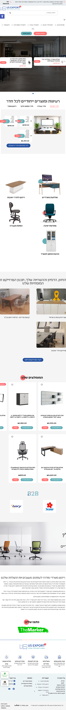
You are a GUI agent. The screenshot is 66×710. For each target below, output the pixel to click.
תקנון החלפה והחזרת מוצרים (56, 693)
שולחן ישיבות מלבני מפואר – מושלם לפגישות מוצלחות (27, 134)
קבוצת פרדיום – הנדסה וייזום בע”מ (17, 317)
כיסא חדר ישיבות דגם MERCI (27, 119)
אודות (62, 681)
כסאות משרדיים (27, 681)
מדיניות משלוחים (60, 689)
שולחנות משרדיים (50, 197)
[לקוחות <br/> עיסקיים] (5, 682)
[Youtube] (9, 689)
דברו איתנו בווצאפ (5, 675)
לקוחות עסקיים (60, 687)
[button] (2, 16)
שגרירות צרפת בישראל (57, 317)
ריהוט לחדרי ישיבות (48, 25)
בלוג (33, 29)
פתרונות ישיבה (60, 25)
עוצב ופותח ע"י (23, 705)
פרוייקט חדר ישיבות (58, 351)
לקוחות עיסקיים (4, 684)
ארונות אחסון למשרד (50, 254)
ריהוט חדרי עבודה (34, 25)
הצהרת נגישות (61, 685)
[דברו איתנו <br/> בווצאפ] (5, 674)
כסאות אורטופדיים (26, 683)
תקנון (62, 683)
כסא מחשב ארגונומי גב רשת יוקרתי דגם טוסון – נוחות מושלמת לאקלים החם (17, 61)
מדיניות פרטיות (60, 691)
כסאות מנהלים (28, 686)
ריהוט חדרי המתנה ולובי (20, 25)
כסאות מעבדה (16, 226)
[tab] (54, 106)
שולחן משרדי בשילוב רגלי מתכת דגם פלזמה (51, 60)
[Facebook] (14, 689)
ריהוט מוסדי (7, 25)
